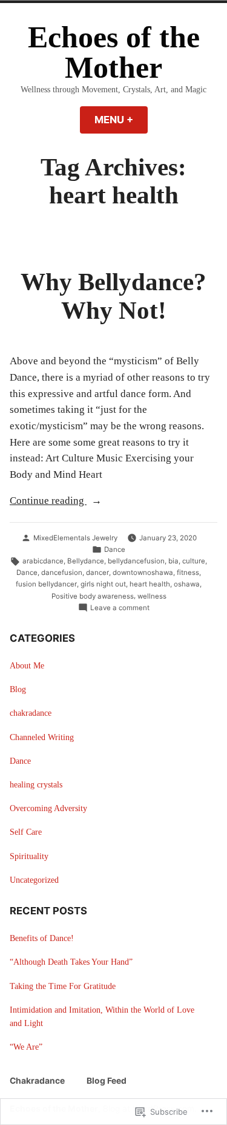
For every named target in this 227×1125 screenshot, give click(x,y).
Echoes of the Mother (114, 52)
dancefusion (61, 572)
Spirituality (29, 856)
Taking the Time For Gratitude (63, 986)
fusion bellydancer (46, 584)
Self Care (26, 832)
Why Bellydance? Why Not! (113, 296)
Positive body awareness (92, 596)
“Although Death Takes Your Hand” (71, 962)
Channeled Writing (42, 737)
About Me (27, 665)
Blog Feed (107, 1081)
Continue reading (48, 501)
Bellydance (85, 561)
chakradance (30, 713)
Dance (114, 549)
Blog (18, 689)
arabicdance (43, 561)
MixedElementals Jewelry (75, 538)
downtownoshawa (143, 572)
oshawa (187, 584)
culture (193, 561)
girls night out (103, 584)
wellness (151, 596)
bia (173, 561)
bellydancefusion (136, 561)
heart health (150, 584)
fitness (188, 572)
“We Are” (26, 1047)
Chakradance (37, 1081)
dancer (97, 572)
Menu (121, 120)
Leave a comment (120, 608)
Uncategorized (34, 880)
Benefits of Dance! (42, 938)
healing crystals (36, 784)
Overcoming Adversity (48, 808)
